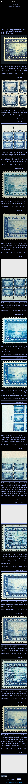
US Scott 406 (19, 782)
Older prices (4, 776)
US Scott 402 (16, 781)
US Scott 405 (13, 782)
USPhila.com (14, 4)
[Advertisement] (14, 19)
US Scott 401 (10, 781)
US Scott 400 (4, 781)
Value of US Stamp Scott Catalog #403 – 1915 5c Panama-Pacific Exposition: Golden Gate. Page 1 (14, 31)
